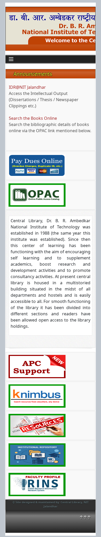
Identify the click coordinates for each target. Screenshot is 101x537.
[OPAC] (37, 194)
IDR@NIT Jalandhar (27, 87)
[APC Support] (37, 366)
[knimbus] (37, 395)
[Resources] (37, 425)
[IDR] (37, 454)
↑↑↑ (85, 517)
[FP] (37, 484)
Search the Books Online (33, 118)
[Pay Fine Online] (37, 165)
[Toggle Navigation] (11, 59)
